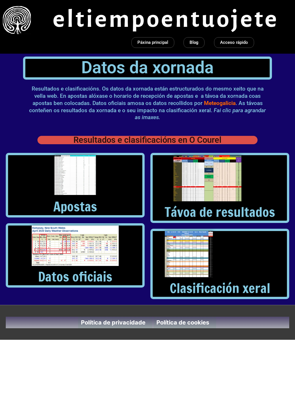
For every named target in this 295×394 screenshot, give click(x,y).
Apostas (75, 206)
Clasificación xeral (220, 288)
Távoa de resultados (219, 211)
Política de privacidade (113, 322)
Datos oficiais (75, 276)
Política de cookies (182, 322)
